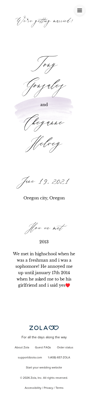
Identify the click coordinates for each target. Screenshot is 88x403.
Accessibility (33, 388)
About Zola (22, 347)
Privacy (48, 388)
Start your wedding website (44, 367)
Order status (65, 347)
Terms (59, 388)
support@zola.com (30, 357)
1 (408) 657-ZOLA (59, 357)
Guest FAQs (43, 347)
